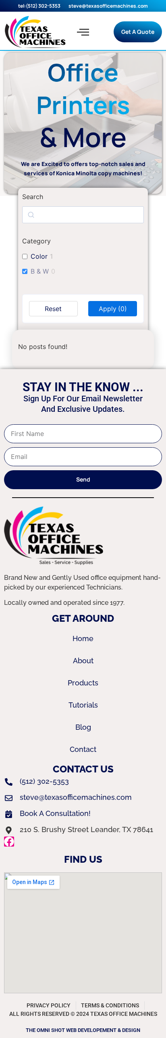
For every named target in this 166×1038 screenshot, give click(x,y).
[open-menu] (83, 32)
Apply (113, 309)
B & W (40, 271)
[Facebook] (9, 842)
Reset (53, 309)
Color (39, 256)
